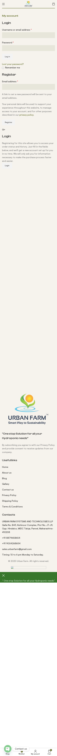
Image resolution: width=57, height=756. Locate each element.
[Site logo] (28, 3)
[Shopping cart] (53, 4)
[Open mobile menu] (3, 4)
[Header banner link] (28, 378)
